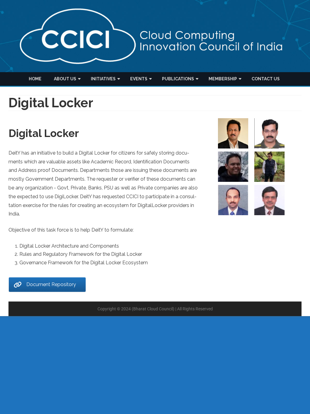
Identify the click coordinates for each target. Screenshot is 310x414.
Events (138, 78)
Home (35, 78)
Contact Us (266, 78)
